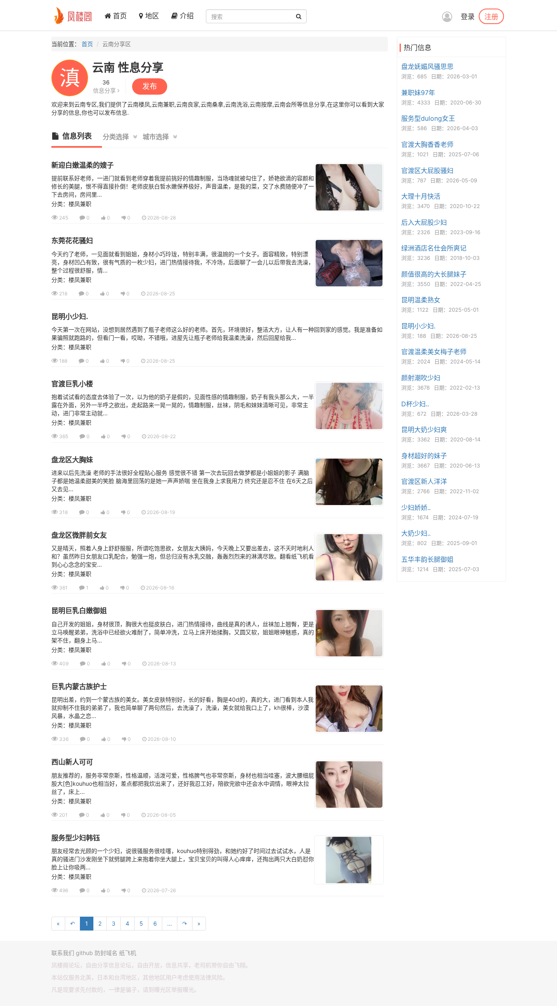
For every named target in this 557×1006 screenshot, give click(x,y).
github (84, 952)
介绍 (186, 16)
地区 (151, 16)
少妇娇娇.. (416, 507)
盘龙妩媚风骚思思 (427, 66)
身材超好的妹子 (424, 456)
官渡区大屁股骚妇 (427, 170)
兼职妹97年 (418, 93)
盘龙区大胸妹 (72, 460)
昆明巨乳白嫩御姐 (79, 611)
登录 (468, 17)
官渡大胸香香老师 (427, 144)
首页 (119, 16)
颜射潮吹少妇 (420, 378)
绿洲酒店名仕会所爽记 (433, 248)
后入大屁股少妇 (424, 222)
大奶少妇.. (416, 533)
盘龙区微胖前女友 (79, 535)
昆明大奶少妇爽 (424, 429)
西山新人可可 (72, 762)
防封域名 (106, 952)
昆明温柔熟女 (420, 300)
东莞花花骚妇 (72, 241)
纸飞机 (127, 952)
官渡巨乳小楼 (72, 384)
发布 (149, 86)
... (169, 923)
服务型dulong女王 (428, 118)
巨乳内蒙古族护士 (79, 686)
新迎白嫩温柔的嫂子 (82, 165)
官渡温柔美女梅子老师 (433, 352)
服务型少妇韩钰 (75, 838)
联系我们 (62, 952)
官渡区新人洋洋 (424, 481)
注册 (491, 16)
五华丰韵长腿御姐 (427, 559)
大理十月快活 (420, 196)
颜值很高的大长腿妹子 (433, 274)
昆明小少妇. (69, 316)
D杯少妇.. (415, 404)
